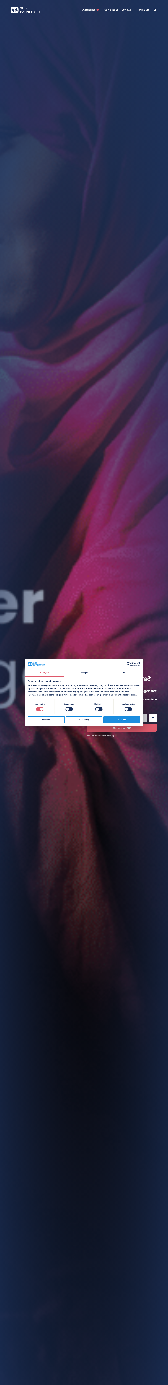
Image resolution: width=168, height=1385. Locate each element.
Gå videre (119, 728)
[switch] (69, 709)
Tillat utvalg (84, 720)
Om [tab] (123, 673)
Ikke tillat (46, 720)
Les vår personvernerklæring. (101, 735)
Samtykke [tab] (44, 673)
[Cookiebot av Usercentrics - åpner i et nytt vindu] (128, 664)
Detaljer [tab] (84, 673)
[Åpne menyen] (155, 10)
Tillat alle (122, 720)
